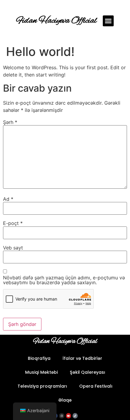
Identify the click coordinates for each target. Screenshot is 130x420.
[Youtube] (68, 415)
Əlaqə (65, 400)
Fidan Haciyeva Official (56, 21)
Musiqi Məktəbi (41, 372)
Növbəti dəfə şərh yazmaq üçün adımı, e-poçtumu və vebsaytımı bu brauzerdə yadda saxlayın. (64, 280)
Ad (8, 199)
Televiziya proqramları (42, 386)
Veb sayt (13, 247)
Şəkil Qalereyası (87, 372)
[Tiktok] (75, 415)
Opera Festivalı (95, 386)
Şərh (10, 122)
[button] (108, 20)
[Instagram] (61, 415)
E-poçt (13, 223)
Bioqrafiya (39, 358)
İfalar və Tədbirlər (82, 358)
